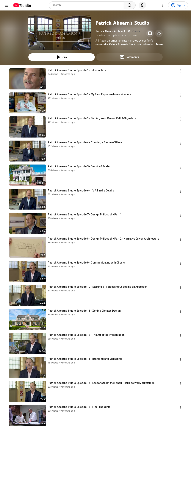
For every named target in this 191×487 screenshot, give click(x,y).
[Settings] (163, 5)
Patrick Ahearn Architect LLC (113, 31)
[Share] (159, 33)
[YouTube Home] (21, 5)
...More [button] (158, 44)
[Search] (130, 5)
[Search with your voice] (142, 5)
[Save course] (150, 33)
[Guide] (6, 5)
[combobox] (87, 5)
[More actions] (180, 71)
